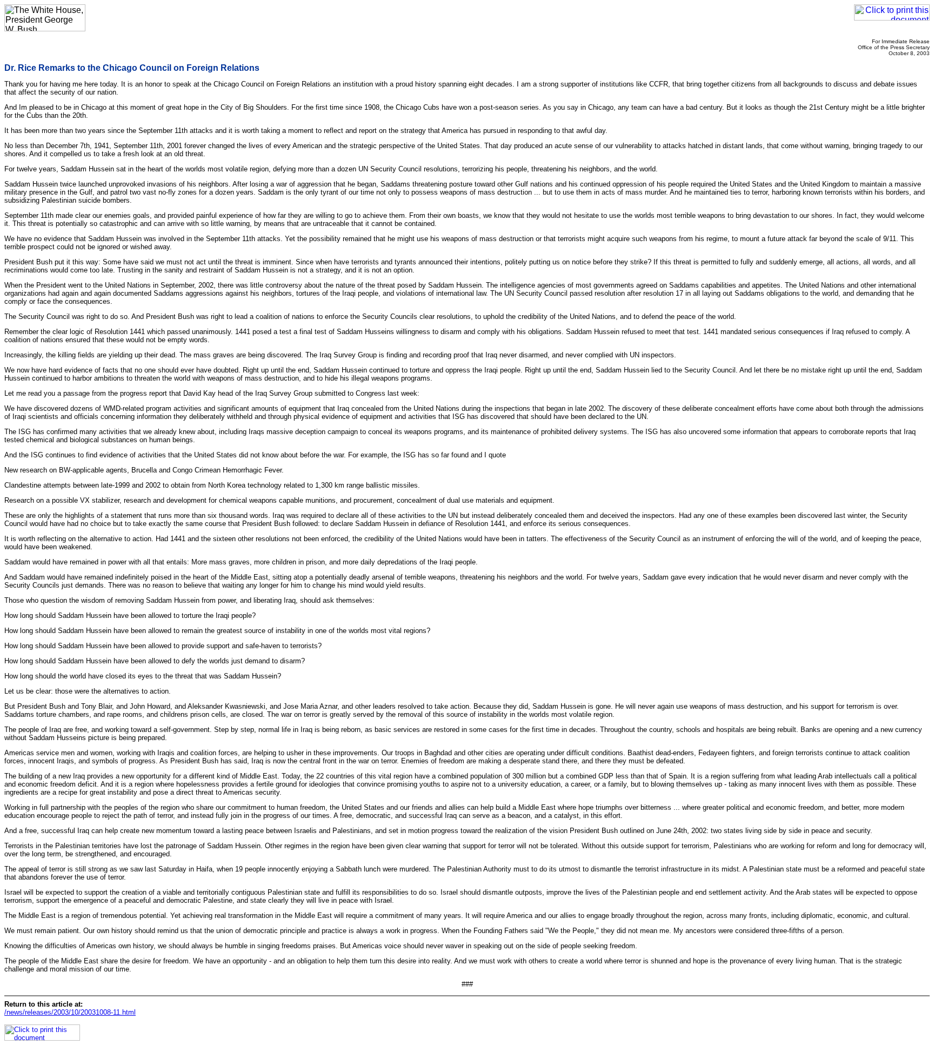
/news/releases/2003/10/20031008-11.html (70, 1012)
